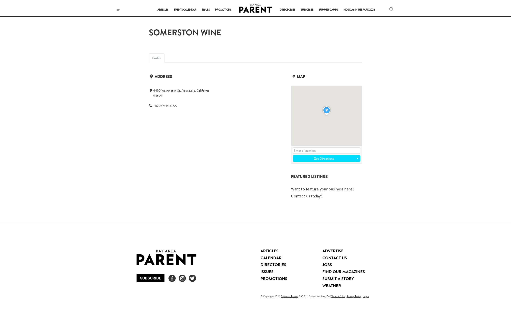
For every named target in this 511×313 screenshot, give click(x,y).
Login (366, 296)
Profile (156, 58)
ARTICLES (269, 251)
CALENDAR (270, 258)
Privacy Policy (354, 296)
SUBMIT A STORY (338, 278)
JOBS (327, 264)
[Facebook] (172, 278)
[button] (391, 9)
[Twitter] (192, 278)
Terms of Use (338, 296)
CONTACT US (334, 258)
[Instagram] (182, 278)
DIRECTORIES (273, 264)
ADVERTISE (333, 251)
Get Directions (324, 158)
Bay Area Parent (289, 296)
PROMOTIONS (273, 278)
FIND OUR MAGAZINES (343, 271)
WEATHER (331, 285)
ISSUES (266, 271)
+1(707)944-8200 (165, 106)
